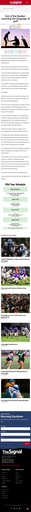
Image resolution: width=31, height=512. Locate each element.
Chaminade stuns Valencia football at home (14, 288)
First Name (3, 426)
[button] (4, 2)
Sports (11, 8)
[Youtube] (19, 508)
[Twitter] (14, 508)
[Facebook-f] (11, 508)
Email (2, 437)
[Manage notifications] (27, 509)
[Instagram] (16, 508)
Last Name (3, 431)
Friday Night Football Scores (9, 344)
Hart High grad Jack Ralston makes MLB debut (15, 400)
